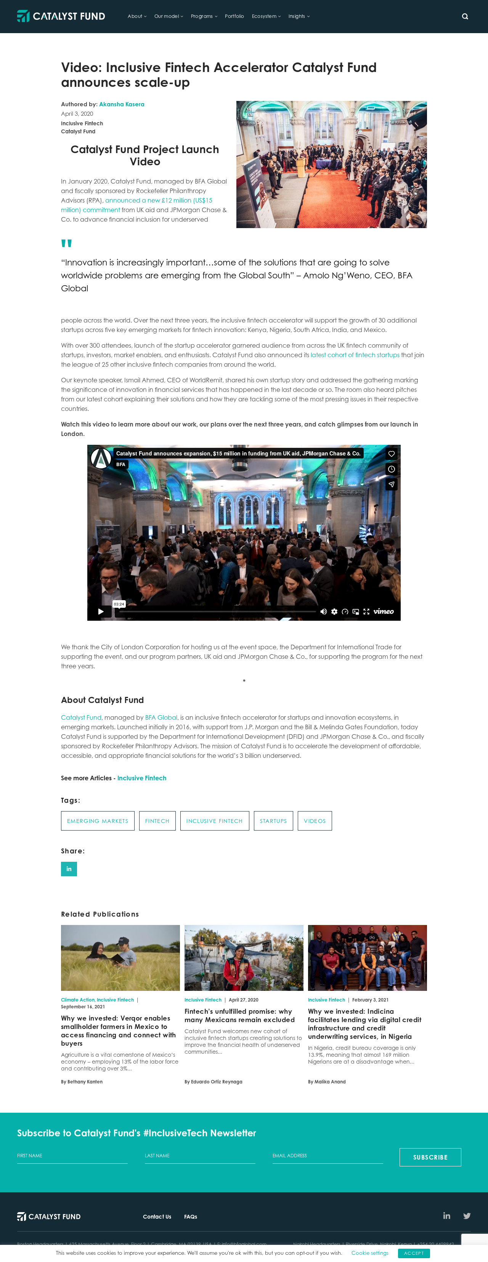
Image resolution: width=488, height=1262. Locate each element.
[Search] (465, 16)
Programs (202, 16)
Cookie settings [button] (370, 1253)
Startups (273, 821)
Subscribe (430, 1157)
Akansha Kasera (121, 104)
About (135, 16)
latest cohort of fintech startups (355, 355)
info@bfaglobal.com (244, 1244)
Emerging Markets (97, 821)
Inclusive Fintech (142, 778)
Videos (315, 821)
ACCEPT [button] (414, 1253)
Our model (166, 16)
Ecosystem (264, 16)
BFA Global (161, 717)
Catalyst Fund (81, 717)
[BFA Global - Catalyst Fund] (61, 16)
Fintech (157, 821)
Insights (297, 16)
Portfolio (234, 16)
